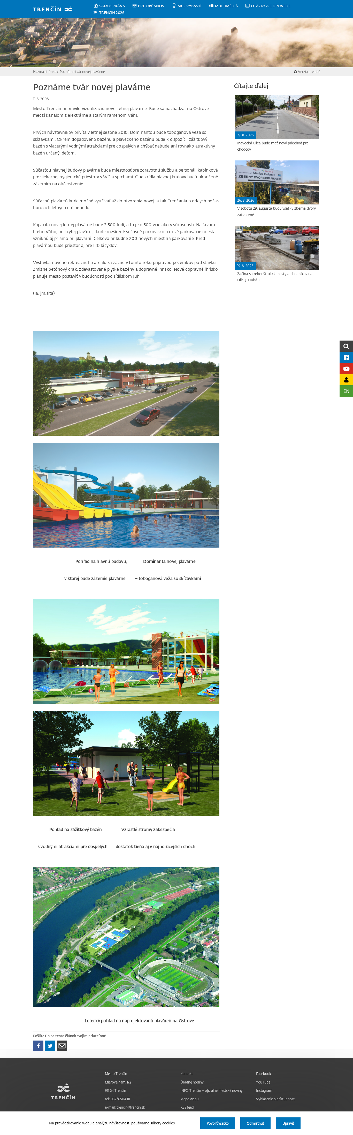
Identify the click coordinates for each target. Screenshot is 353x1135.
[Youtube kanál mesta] (346, 368)
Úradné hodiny (192, 1082)
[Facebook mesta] (346, 357)
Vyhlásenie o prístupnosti (275, 1099)
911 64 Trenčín (115, 1090)
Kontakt (186, 1073)
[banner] (55, 9)
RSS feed (187, 1107)
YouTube (263, 1082)
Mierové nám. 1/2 (118, 1082)
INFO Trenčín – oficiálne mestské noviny (211, 1090)
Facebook (263, 1073)
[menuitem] (113, 6)
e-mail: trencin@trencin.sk (125, 1107)
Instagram (264, 1090)
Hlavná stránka (44, 71)
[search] (346, 346)
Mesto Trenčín (116, 1073)
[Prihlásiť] (346, 379)
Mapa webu (189, 1099)
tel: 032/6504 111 (117, 1099)
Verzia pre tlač (308, 71)
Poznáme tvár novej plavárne (82, 71)
